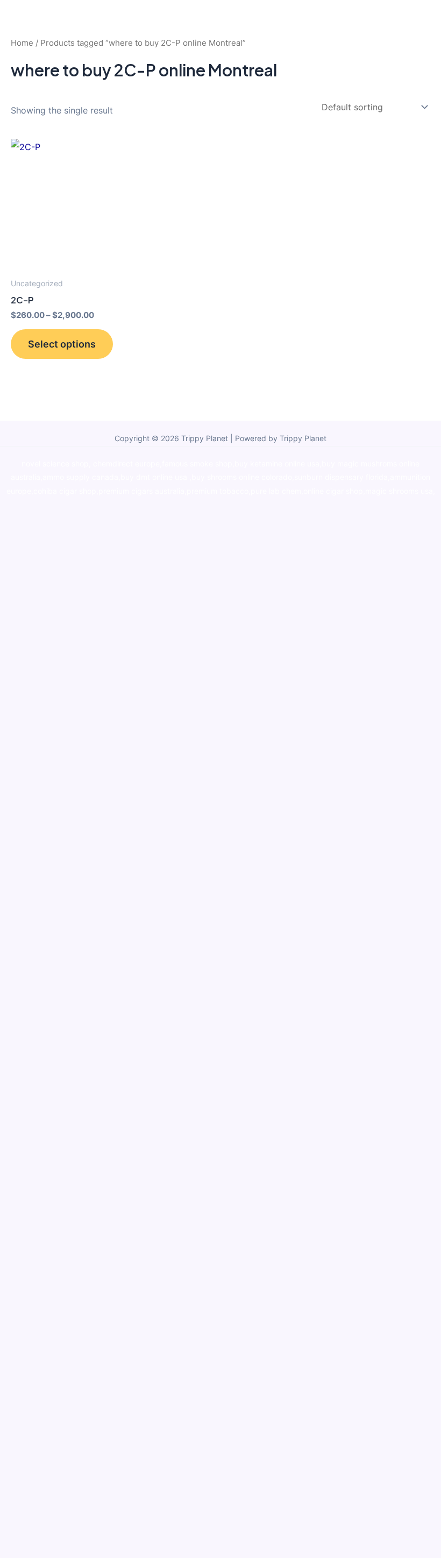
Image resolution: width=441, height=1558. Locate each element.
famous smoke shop (197, 463)
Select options (62, 344)
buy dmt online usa (154, 477)
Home (22, 43)
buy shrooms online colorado (241, 477)
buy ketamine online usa (276, 463)
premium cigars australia (141, 491)
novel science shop (55, 463)
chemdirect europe (126, 463)
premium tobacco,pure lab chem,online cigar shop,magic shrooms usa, (311, 491)
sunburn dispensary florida (341, 477)
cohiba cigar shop (64, 491)
